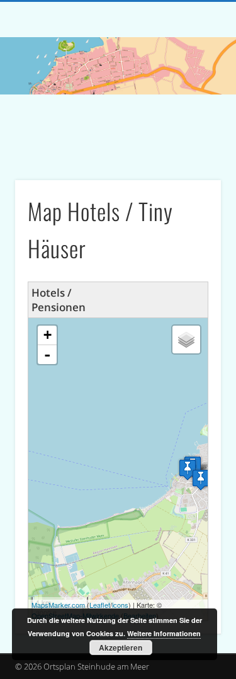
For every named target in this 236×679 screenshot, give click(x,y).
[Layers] (186, 339)
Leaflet (99, 605)
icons (120, 605)
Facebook (116, 140)
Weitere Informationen (164, 633)
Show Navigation (190, 113)
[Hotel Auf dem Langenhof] (201, 479)
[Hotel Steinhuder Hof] (187, 469)
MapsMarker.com (58, 605)
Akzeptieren (120, 647)
